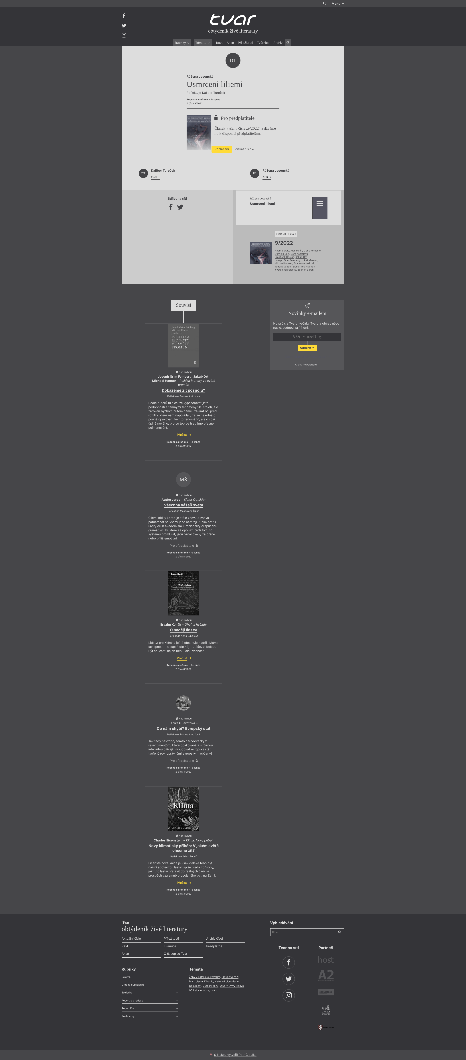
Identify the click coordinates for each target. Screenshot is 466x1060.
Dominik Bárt (282, 253)
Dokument (195, 985)
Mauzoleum (196, 981)
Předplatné (214, 946)
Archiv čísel (214, 938)
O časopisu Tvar (175, 953)
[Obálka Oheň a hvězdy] (183, 593)
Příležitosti (245, 43)
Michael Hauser (283, 263)
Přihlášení (222, 149)
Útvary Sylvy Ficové (232, 985)
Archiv (278, 43)
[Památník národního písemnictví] (326, 1011)
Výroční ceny (210, 985)
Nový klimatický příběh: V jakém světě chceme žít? (184, 848)
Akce (230, 43)
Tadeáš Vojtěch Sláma (287, 266)
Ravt (219, 43)
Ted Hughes (308, 266)
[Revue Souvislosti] (326, 992)
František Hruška (284, 256)
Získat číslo (243, 149)
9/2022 (253, 128)
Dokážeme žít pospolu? (183, 390)
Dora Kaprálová (299, 253)
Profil (154, 177)
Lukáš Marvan (309, 260)
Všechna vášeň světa (183, 505)
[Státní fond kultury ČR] (326, 1027)
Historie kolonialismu (227, 981)
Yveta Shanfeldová (285, 269)
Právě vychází (230, 976)
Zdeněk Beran (306, 269)
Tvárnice (263, 43)
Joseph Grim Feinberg (287, 260)
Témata (201, 43)
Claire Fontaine (312, 250)
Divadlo (208, 981)
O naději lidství (183, 630)
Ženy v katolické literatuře (204, 976)
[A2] (326, 976)
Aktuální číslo (131, 938)
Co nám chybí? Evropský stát (183, 728)
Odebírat (306, 347)
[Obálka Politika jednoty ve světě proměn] (183, 346)
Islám (214, 990)
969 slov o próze (199, 990)
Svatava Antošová (304, 263)
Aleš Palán (296, 250)
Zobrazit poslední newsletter (306, 357)
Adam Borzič (282, 250)
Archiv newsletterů (306, 364)
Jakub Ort (301, 256)
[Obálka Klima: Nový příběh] (183, 809)
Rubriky (181, 43)
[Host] (326, 960)
